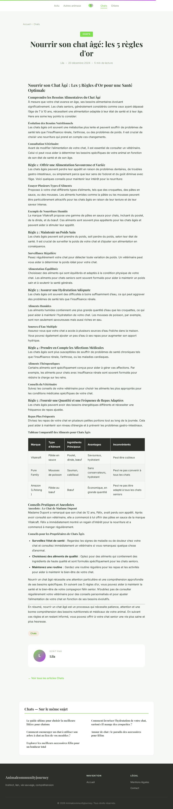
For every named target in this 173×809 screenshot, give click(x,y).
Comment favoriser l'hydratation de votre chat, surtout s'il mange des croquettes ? (118, 722)
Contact (134, 788)
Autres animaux (72, 5)
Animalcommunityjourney (27, 777)
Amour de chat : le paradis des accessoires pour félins (116, 733)
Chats (104, 5)
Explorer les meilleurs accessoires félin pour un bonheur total (53, 744)
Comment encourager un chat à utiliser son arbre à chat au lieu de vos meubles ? (52, 733)
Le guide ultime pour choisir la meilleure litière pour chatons (51, 722)
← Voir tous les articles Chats (46, 678)
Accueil (27, 24)
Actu (56, 5)
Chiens (115, 5)
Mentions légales (139, 782)
